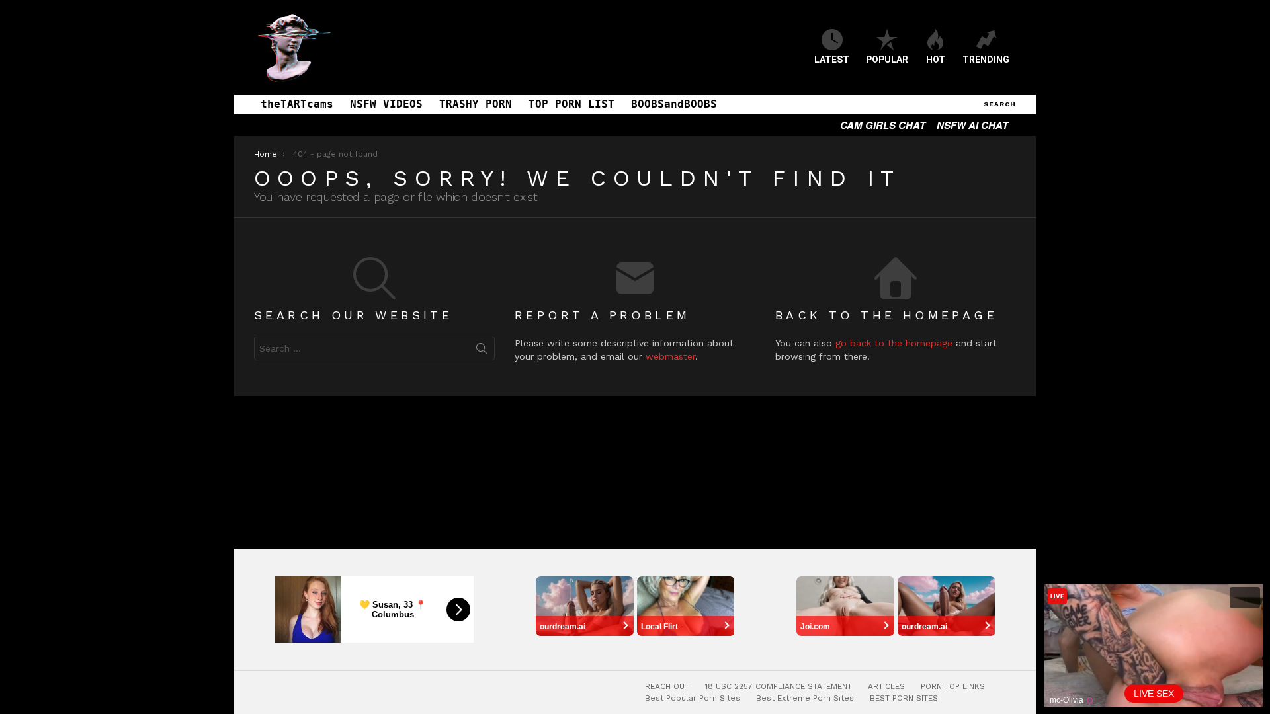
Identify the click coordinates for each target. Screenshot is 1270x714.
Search (481, 351)
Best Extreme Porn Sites (805, 698)
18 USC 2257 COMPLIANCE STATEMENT (778, 686)
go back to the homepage (893, 343)
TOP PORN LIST (571, 104)
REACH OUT (667, 686)
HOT (935, 59)
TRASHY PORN (475, 104)
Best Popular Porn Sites (692, 698)
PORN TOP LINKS (953, 686)
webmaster (670, 356)
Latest (831, 59)
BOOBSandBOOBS (674, 104)
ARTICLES (886, 686)
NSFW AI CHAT (972, 125)
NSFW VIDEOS (386, 104)
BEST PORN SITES (904, 698)
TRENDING (985, 59)
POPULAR (887, 59)
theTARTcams (297, 104)
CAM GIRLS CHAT (882, 125)
